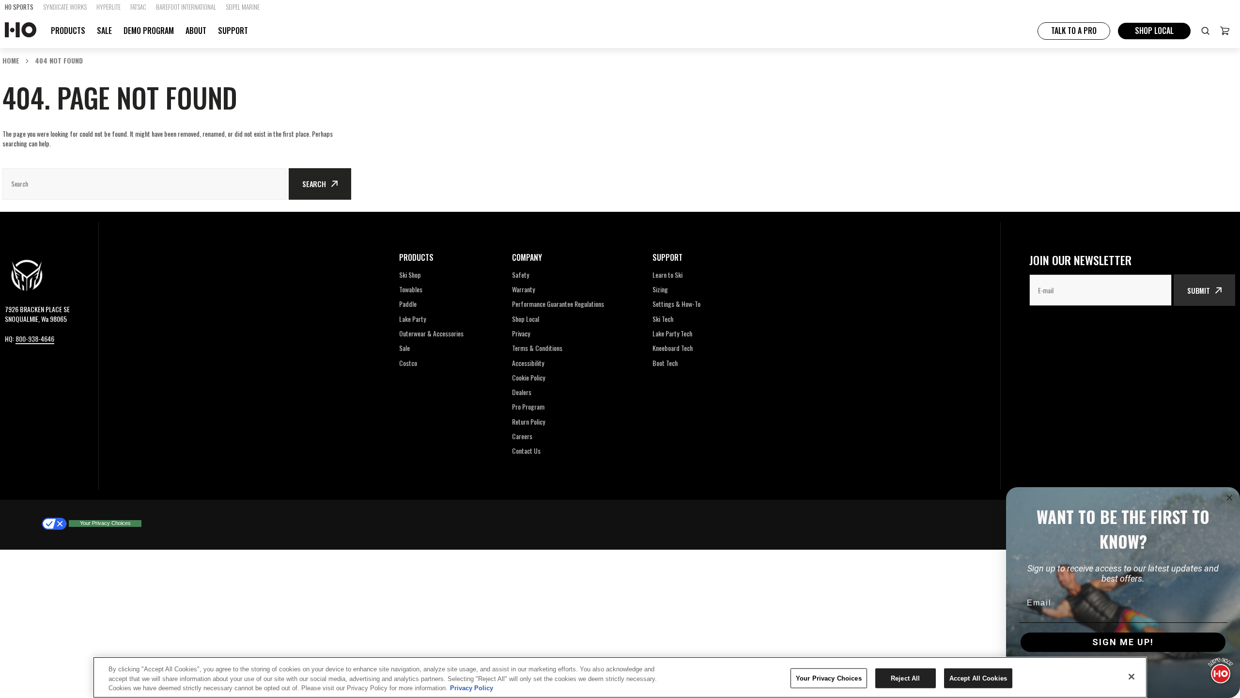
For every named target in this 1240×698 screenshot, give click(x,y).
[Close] (1131, 676)
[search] (1205, 30)
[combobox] (144, 184)
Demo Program (149, 30)
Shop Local (1154, 30)
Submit (1198, 290)
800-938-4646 (35, 338)
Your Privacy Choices (105, 523)
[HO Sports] (20, 30)
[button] (1224, 30)
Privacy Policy (471, 688)
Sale (104, 30)
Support (233, 30)
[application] (1220, 669)
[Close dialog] (1229, 498)
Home (10, 60)
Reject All (905, 678)
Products (68, 30)
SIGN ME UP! (1123, 642)
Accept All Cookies (978, 678)
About (196, 30)
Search (314, 183)
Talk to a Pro (1074, 30)
